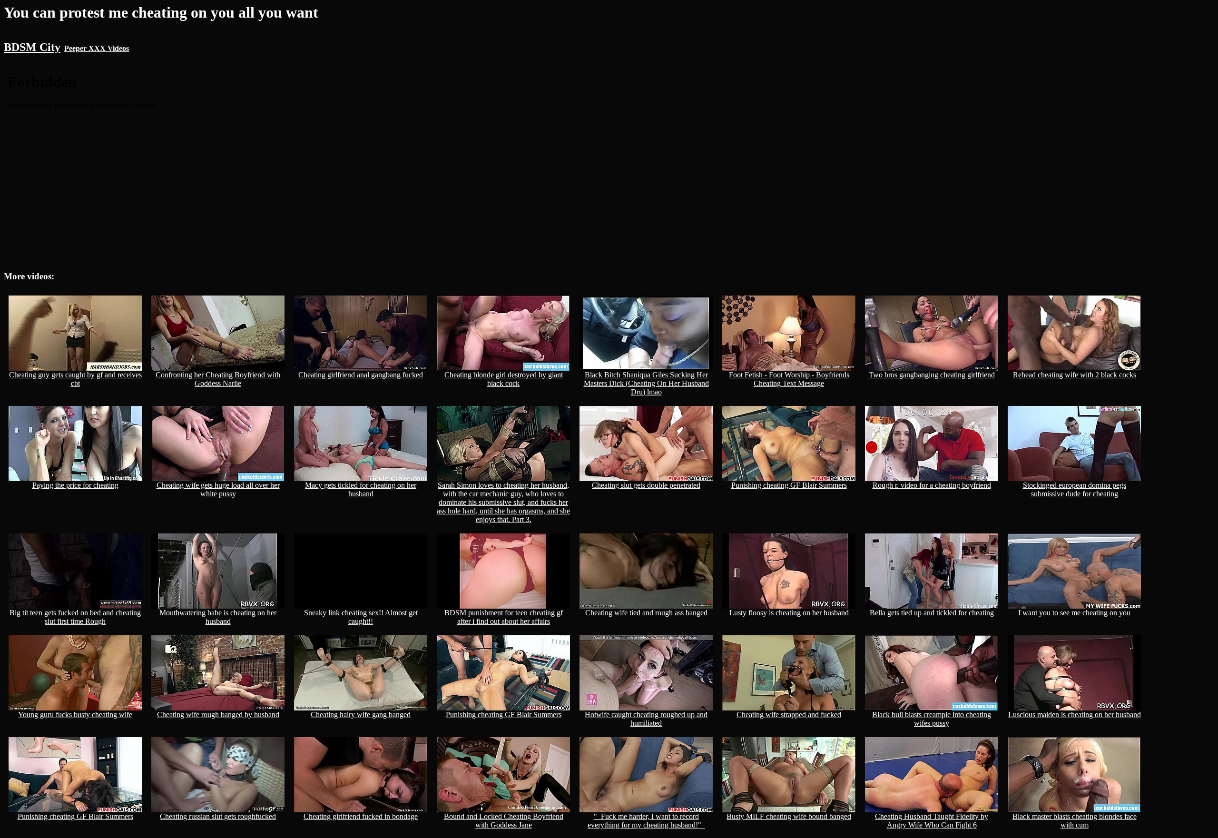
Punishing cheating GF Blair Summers (789, 485)
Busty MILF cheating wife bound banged (789, 816)
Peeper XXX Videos (96, 48)
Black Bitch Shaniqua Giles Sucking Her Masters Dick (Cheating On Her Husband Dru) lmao (646, 383)
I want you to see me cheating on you (1074, 613)
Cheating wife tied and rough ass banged (646, 613)
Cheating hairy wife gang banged (361, 714)
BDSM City (32, 47)
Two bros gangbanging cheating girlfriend (932, 375)
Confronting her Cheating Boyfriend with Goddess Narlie (218, 379)
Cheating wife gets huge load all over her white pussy (218, 489)
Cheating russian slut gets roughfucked (218, 816)
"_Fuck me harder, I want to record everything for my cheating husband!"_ (646, 820)
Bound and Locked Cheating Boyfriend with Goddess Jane (503, 820)
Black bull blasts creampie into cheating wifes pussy (931, 718)
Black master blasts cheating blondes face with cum (1074, 820)
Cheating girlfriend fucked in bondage (361, 816)
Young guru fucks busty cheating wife (75, 714)
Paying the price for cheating (75, 485)
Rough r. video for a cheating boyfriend (932, 485)
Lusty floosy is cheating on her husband (789, 613)
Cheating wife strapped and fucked (789, 714)
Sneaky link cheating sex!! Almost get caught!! (361, 617)
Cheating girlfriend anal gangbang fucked (360, 375)
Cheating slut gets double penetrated (646, 485)
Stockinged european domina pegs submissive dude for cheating (1074, 489)
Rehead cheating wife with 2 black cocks (1074, 375)
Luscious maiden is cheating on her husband (1074, 714)
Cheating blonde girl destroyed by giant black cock (503, 379)
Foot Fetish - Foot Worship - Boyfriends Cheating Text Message (789, 379)
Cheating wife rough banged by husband (218, 714)
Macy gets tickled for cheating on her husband (360, 489)
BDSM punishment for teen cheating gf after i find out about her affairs (503, 617)
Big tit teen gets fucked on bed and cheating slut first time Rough (75, 617)
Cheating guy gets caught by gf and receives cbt (75, 379)
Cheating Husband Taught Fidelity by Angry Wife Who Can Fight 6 (931, 820)
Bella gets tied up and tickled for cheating (932, 613)
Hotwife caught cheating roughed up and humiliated (646, 718)
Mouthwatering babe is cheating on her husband (217, 617)
